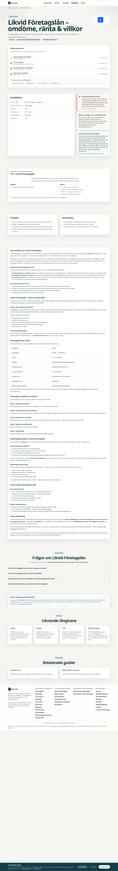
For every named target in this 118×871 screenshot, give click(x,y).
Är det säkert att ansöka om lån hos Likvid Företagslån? (28, 584)
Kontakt (99, 702)
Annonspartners (60, 699)
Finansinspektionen (64, 726)
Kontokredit (39, 718)
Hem (9, 8)
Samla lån (38, 705)
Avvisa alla (93, 867)
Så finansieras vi (101, 697)
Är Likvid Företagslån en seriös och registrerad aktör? (27, 568)
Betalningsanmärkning (43, 715)
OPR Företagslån (46, 509)
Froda (83, 389)
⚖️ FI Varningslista (42, 83)
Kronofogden (39, 712)
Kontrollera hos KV (103, 68)
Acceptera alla (104, 867)
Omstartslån (39, 710)
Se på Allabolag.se (103, 74)
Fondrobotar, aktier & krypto (83, 694)
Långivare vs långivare (62, 702)
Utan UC (57, 3)
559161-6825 (28, 105)
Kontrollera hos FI (103, 63)
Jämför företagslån (61, 691)
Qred (76, 389)
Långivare (74, 3)
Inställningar (82, 867)
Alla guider (58, 705)
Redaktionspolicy (102, 694)
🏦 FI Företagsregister (18, 83)
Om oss (98, 691)
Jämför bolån (59, 694)
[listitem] (20, 634)
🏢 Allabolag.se (30, 83)
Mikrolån (38, 707)
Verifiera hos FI (104, 58)
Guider (83, 3)
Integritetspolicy (101, 705)
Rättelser (99, 699)
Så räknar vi (63, 197)
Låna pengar (48, 3)
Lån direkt (38, 702)
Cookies (98, 707)
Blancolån (38, 694)
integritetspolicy (26, 869)
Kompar (64, 511)
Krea (36, 509)
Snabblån (66, 3)
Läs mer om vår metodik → (25, 604)
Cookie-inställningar (103, 710)
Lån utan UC (39, 697)
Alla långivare (59, 697)
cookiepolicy (37, 869)
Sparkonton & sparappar (81, 691)
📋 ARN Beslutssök (54, 83)
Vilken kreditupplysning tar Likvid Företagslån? (25, 573)
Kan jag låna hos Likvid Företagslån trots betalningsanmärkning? (31, 579)
